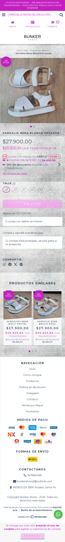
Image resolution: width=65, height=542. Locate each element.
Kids (26, 50)
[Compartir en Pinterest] (21, 264)
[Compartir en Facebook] (10, 264)
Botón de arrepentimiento (36, 510)
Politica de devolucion (32, 387)
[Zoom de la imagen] (61, 62)
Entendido (32, 536)
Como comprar (32, 375)
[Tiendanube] (32, 518)
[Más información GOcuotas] (54, 156)
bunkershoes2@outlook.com (34, 481)
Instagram (32, 393)
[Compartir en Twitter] (15, 264)
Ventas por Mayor (32, 405)
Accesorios (32, 411)
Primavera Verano (39, 50)
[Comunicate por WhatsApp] (58, 514)
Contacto (32, 399)
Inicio (19, 50)
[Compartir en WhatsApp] (4, 264)
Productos (32, 381)
